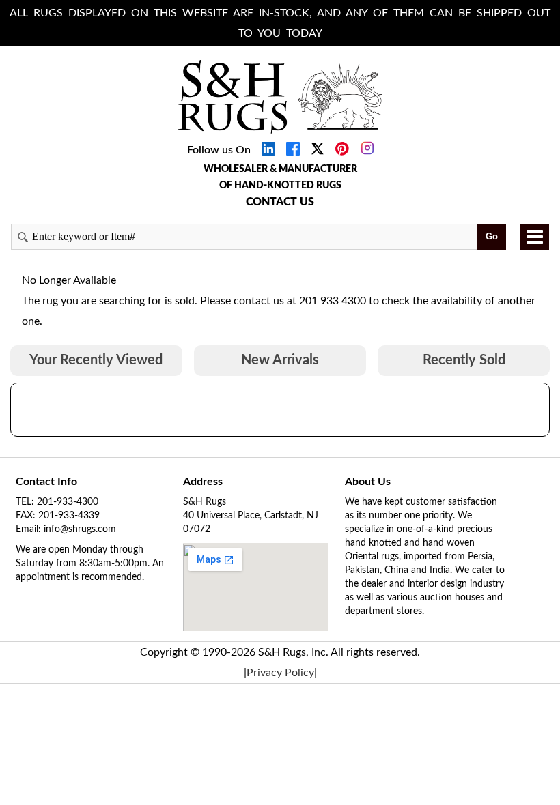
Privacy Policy (280, 672)
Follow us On (219, 150)
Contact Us (280, 201)
